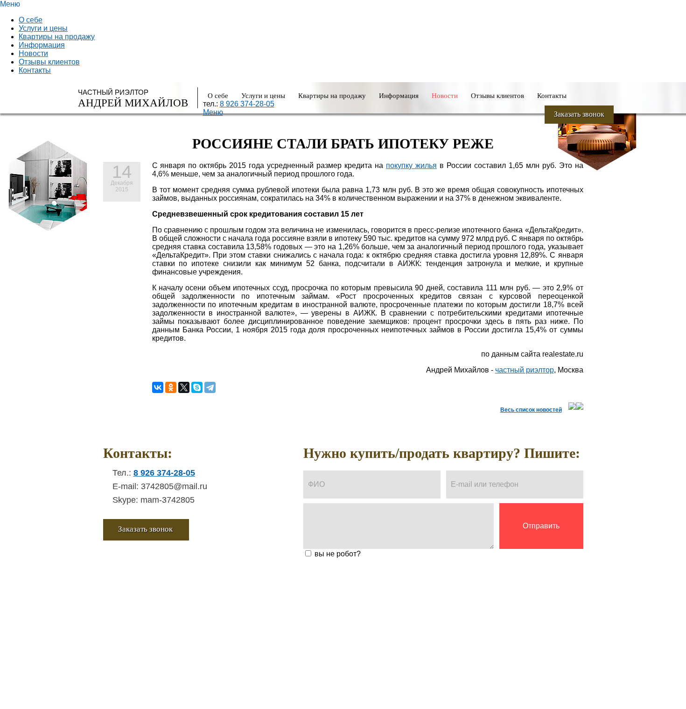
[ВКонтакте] (157, 387)
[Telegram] (210, 387)
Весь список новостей (531, 410)
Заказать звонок (579, 114)
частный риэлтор (524, 370)
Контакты (35, 70)
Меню (213, 112)
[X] (183, 387)
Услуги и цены (43, 28)
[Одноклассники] (170, 387)
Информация (42, 45)
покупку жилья (411, 165)
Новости (33, 53)
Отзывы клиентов (49, 62)
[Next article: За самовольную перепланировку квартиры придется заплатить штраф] (579, 407)
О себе (30, 20)
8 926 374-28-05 (247, 104)
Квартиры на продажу (57, 37)
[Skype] (197, 387)
